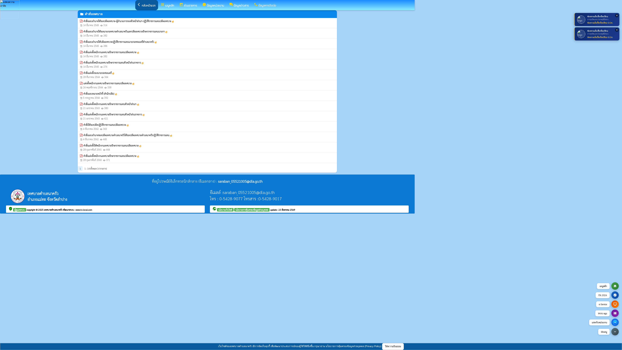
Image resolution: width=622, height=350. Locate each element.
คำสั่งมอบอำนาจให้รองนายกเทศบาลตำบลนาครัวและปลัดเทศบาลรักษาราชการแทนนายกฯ (125, 31)
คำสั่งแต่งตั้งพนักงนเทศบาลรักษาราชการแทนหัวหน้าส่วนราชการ (113, 62)
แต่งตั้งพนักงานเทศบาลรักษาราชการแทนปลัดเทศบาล (109, 83)
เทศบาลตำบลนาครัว (53, 209)
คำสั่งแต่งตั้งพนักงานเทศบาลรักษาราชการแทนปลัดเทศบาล (111, 52)
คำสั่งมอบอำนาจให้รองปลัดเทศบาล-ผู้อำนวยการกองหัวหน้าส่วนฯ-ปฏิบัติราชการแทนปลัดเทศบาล (128, 21)
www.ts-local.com (84, 209)
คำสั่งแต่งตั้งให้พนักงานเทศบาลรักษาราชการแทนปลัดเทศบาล (112, 145)
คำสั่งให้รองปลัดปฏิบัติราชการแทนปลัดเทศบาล (106, 124)
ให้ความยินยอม (393, 346)
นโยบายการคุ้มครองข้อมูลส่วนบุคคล (252, 209)
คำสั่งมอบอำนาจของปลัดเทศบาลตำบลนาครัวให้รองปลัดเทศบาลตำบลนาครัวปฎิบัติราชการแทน (127, 135)
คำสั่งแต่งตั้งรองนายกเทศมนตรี (99, 73)
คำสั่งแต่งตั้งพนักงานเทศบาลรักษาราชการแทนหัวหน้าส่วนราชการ (114, 114)
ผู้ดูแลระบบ (19, 209)
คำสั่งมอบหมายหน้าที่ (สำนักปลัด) (100, 93)
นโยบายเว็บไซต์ (225, 209)
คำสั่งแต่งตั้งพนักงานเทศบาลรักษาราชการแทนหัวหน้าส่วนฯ (111, 104)
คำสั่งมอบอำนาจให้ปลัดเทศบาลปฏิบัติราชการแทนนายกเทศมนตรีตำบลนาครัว (120, 41)
